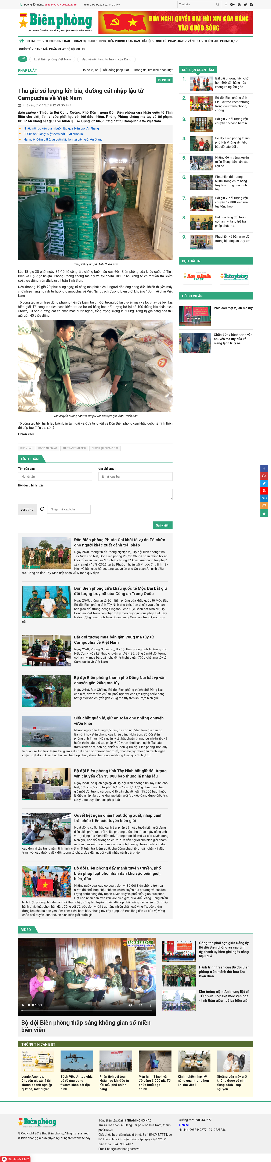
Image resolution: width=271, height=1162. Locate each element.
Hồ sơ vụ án (90, 70)
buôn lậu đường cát (105, 448)
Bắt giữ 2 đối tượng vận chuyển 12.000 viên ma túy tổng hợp (231, 202)
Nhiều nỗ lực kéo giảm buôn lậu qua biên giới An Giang (61, 128)
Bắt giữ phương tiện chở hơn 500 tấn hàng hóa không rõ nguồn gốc (232, 83)
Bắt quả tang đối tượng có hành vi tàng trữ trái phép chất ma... (231, 221)
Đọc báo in (191, 261)
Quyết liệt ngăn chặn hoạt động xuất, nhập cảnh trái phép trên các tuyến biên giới (118, 818)
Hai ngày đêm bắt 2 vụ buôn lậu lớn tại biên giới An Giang (63, 139)
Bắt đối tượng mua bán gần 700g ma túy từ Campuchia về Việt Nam (114, 640)
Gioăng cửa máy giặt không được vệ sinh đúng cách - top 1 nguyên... (232, 1083)
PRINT (166, 80)
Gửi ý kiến (162, 525)
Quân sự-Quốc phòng (90, 41)
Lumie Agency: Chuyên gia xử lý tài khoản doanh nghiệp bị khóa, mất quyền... (36, 1083)
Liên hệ (184, 1125)
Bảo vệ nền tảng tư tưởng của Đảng (106, 59)
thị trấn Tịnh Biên (74, 448)
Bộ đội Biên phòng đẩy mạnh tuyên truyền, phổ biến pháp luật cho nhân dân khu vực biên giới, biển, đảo (117, 873)
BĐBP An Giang (47, 448)
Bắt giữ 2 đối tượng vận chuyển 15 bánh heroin (231, 121)
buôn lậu (26, 448)
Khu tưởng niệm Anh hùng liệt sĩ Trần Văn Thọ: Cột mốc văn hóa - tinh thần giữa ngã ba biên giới (224, 996)
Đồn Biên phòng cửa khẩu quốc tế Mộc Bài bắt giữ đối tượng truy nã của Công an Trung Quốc (120, 591)
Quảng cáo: (195, 1120)
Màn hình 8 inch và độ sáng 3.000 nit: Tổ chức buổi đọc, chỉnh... (155, 1083)
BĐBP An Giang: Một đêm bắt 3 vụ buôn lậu (54, 134)
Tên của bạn (26, 468)
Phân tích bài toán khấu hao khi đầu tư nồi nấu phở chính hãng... (114, 1083)
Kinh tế (160, 41)
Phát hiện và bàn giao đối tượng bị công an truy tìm (232, 239)
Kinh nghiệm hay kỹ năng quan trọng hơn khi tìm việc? (193, 1081)
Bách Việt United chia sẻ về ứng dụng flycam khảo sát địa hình (77, 1083)
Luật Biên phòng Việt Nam (52, 59)
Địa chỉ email (107, 468)
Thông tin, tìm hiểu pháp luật (153, 70)
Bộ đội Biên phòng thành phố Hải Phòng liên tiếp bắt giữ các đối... (232, 142)
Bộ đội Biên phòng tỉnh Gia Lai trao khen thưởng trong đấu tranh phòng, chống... (232, 104)
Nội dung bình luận (31, 485)
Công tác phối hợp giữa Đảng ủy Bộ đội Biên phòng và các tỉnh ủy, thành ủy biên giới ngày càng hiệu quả (224, 949)
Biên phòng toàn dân (124, 41)
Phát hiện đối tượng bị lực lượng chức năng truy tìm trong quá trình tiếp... (231, 183)
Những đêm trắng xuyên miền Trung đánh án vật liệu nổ (232, 162)
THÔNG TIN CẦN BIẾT (38, 1044)
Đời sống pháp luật (116, 70)
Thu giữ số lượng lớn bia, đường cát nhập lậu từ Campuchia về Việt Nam (81, 94)
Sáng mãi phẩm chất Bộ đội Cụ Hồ (60, 49)
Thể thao (211, 41)
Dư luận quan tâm (198, 70)
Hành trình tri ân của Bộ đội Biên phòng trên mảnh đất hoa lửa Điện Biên (224, 971)
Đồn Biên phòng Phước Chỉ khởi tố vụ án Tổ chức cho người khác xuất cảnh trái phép (119, 542)
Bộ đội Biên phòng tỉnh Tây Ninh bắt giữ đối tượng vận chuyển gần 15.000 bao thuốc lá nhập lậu (120, 773)
